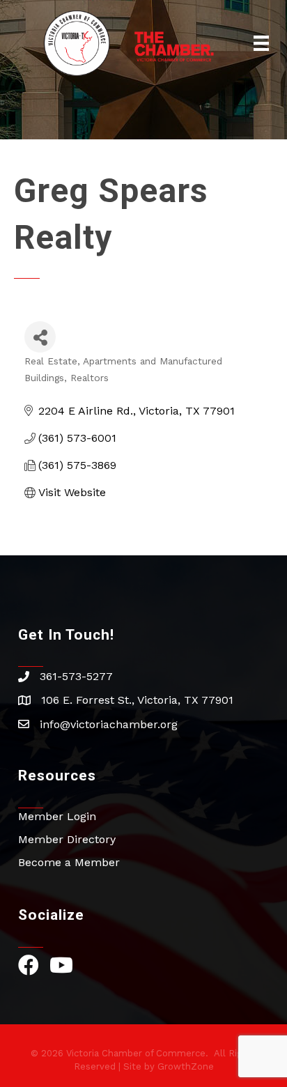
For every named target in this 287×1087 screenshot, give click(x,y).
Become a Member (69, 862)
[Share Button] (40, 337)
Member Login (57, 816)
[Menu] (261, 43)
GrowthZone (185, 1066)
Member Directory (67, 839)
